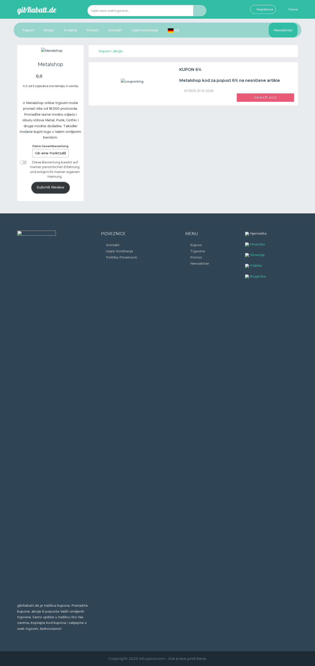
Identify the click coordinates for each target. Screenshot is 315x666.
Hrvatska (257, 244)
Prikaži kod (265, 97)
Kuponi (28, 30)
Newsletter (283, 30)
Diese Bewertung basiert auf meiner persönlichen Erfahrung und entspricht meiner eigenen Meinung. (55, 169)
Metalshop (50, 64)
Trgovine (197, 251)
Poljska (255, 265)
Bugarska (257, 276)
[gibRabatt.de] (37, 10)
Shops (49, 30)
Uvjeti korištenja (145, 30)
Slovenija (257, 255)
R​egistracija (265, 9)
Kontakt (115, 30)
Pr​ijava (293, 9)
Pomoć (92, 30)
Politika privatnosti (121, 257)
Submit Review (50, 187)
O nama (70, 30)
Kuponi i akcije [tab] (111, 51)
